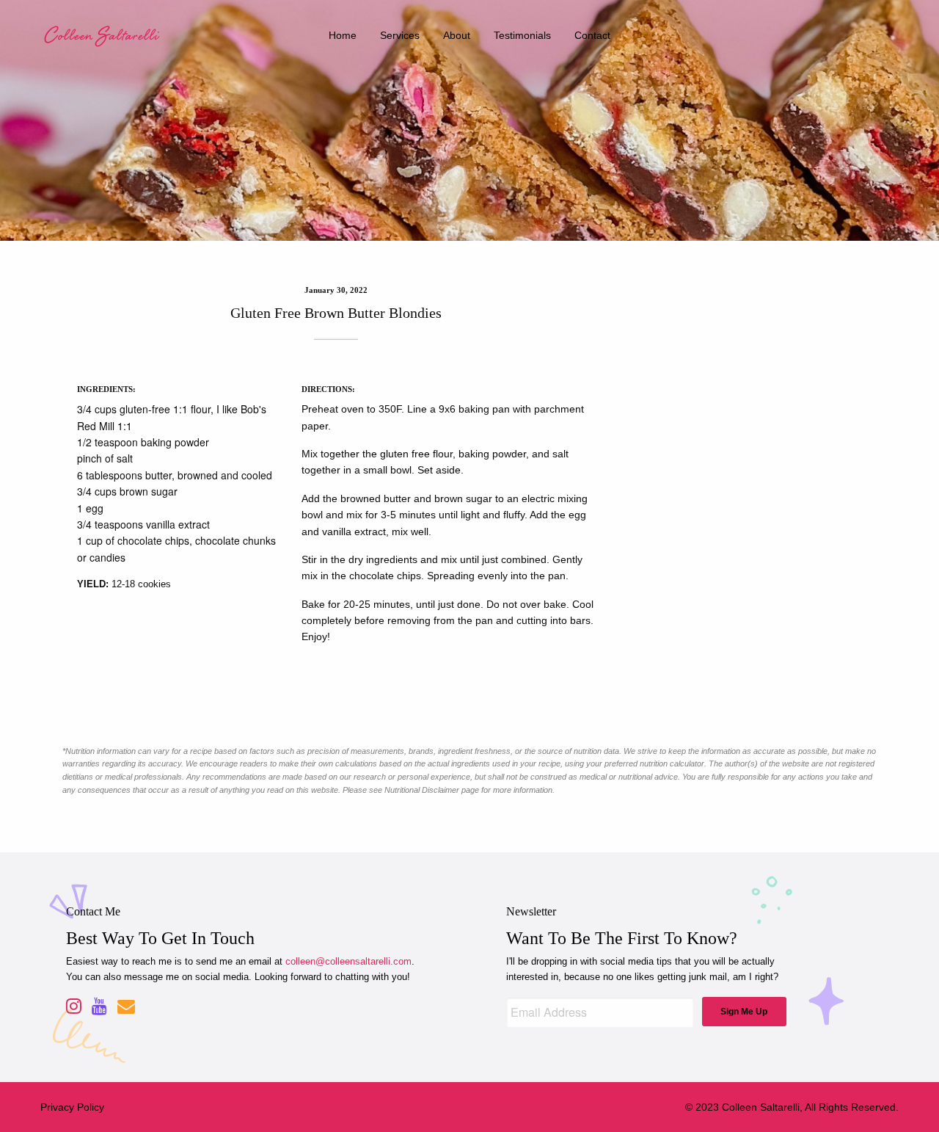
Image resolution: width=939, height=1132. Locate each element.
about (456, 35)
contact (592, 35)
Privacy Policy (72, 1107)
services (400, 35)
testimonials (522, 35)
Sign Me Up (743, 1011)
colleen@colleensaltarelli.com (348, 961)
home (343, 35)
